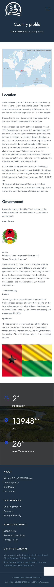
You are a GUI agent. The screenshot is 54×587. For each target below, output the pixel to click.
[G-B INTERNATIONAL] (13, 9)
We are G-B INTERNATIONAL (18, 478)
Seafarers (8, 511)
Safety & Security (12, 515)
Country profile (11, 482)
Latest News (10, 531)
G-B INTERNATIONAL (21, 582)
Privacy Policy (11, 539)
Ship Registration (12, 506)
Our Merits (9, 487)
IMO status (9, 491)
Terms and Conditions (14, 535)
